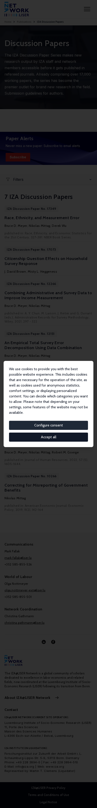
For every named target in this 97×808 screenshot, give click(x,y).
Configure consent (48, 425)
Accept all (48, 437)
